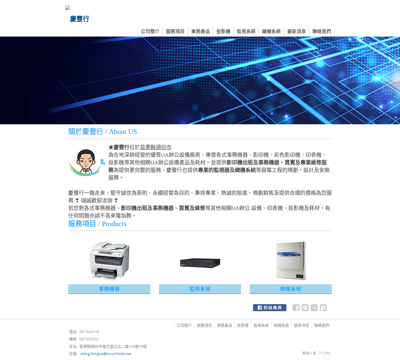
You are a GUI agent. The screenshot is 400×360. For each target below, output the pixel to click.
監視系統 (200, 288)
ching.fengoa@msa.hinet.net (105, 353)
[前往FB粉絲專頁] (269, 307)
